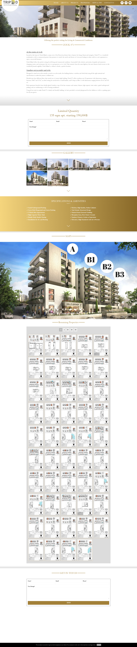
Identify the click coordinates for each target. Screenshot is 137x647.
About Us (64, 3)
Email (57, 121)
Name (30, 121)
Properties (85, 3)
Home (56, 3)
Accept (99, 644)
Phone (83, 121)
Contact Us (109, 3)
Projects (74, 3)
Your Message (32, 127)
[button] (122, 2)
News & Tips (97, 3)
